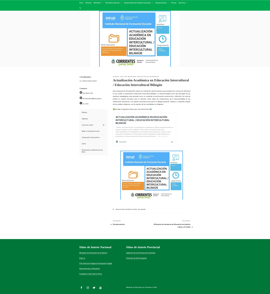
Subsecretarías (161, 2)
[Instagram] (88, 287)
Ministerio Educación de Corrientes (143, 76)
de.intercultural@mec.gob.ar (92, 98)
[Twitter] (94, 287)
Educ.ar (82, 258)
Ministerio (97, 2)
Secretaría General (112, 2)
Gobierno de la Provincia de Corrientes (140, 253)
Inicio (81, 2)
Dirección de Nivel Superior (136, 258)
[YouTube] (100, 287)
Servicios (181, 2)
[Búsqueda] (80, 8)
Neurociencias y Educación (89, 268)
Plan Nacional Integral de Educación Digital (95, 263)
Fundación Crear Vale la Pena (90, 274)
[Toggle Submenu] (103, 125)
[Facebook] (81, 287)
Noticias (88, 2)
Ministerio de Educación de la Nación (93, 253)
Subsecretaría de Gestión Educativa (137, 2)
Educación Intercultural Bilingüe (131, 209)
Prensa (173, 2)
